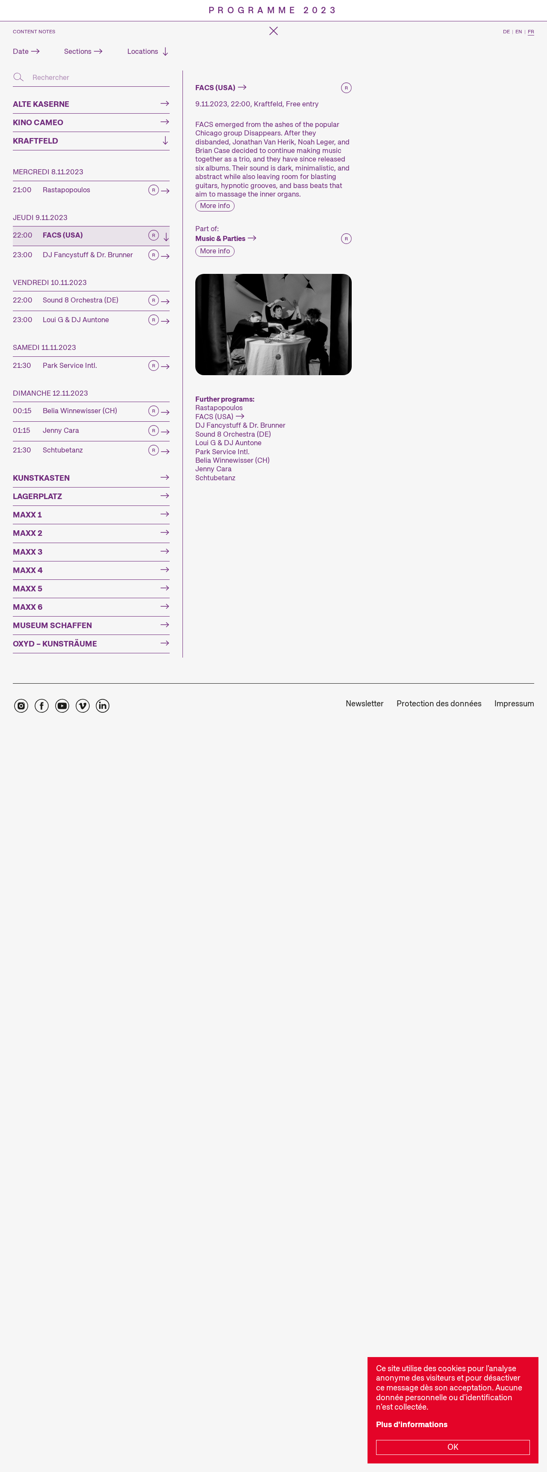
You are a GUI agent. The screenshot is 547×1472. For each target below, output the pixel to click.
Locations (142, 51)
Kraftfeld (35, 141)
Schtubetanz (215, 477)
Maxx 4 (28, 570)
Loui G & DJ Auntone (228, 442)
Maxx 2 (27, 533)
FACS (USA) (214, 416)
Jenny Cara (213, 468)
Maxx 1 (27, 515)
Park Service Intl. (222, 451)
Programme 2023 (273, 10)
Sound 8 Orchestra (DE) (233, 434)
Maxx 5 (27, 589)
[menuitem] (365, 704)
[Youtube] (62, 706)
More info (215, 205)
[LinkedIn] (102, 706)
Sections (77, 51)
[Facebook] (41, 706)
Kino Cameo (38, 123)
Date (21, 51)
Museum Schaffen (52, 625)
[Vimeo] (82, 706)
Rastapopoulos (219, 407)
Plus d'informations (411, 1424)
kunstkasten (41, 478)
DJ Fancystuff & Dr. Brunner (240, 425)
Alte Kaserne (41, 104)
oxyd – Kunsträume (55, 644)
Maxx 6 (28, 607)
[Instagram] (21, 706)
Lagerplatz (37, 496)
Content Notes (34, 32)
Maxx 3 (27, 552)
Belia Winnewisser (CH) (232, 460)
